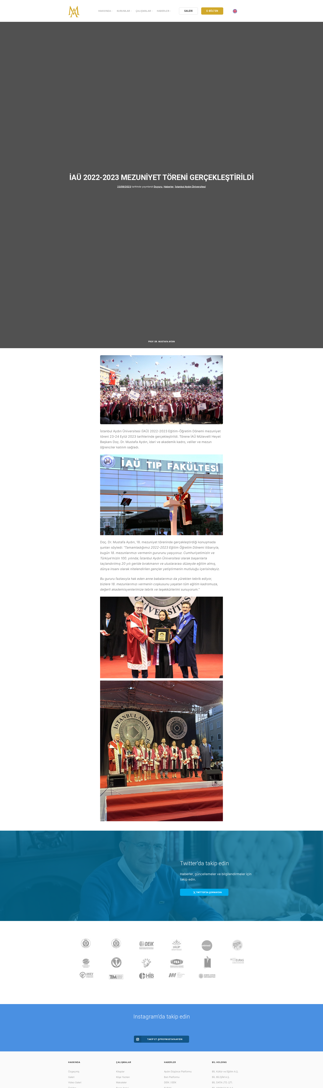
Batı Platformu (172, 1077)
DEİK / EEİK (170, 1082)
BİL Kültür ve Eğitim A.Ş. (225, 1071)
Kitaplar (120, 1071)
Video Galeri (74, 1082)
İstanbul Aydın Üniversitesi (190, 186)
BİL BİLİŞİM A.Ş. (221, 1077)
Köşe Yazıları (123, 1077)
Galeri (71, 1077)
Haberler (169, 186)
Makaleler (121, 1082)
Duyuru (158, 186)
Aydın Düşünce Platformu (178, 1071)
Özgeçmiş (73, 1071)
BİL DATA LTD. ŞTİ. (222, 1082)
